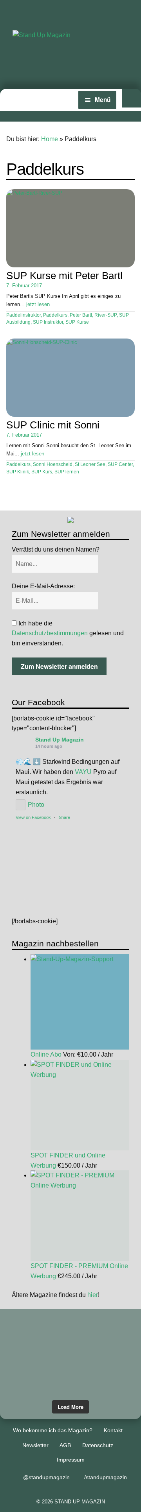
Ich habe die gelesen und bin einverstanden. (68, 633)
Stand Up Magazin (59, 739)
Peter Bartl (81, 315)
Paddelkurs (55, 315)
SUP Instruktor (48, 322)
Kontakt (113, 1430)
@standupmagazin (46, 1477)
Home (49, 139)
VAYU (83, 772)
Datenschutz (97, 1445)
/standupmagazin (105, 1477)
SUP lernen (66, 471)
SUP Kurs (41, 471)
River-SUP (105, 315)
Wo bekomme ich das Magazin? (52, 1430)
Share (64, 817)
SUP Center (120, 464)
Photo (36, 804)
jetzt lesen (38, 304)
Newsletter (35, 1445)
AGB (65, 1445)
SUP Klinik (17, 471)
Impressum (71, 1459)
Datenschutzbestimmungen (50, 633)
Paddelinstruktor (23, 315)
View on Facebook (33, 817)
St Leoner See (90, 464)
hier (92, 1295)
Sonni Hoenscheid (52, 464)
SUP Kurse (77, 322)
